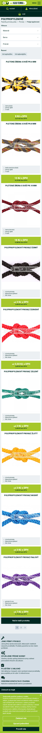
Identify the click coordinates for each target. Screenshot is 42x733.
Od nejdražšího (7, 54)
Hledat (12, 8)
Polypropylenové (33, 22)
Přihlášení (33, 8)
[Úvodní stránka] (14, 3)
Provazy (21, 22)
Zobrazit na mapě (8, 690)
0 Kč (23, 14)
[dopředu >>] (25, 627)
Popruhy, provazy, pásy (8, 22)
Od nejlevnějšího (20, 54)
